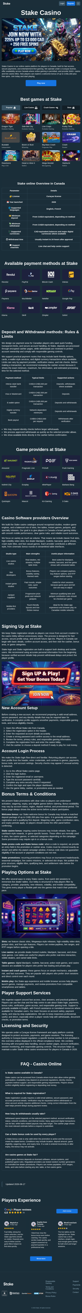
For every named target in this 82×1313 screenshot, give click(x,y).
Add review (67, 1211)
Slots (69, 107)
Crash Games (49, 107)
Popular (9, 107)
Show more (41, 1258)
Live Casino (29, 107)
